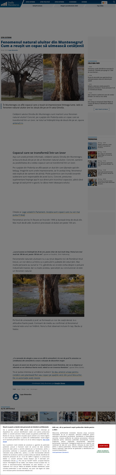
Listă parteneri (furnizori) (60, 452)
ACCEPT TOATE (103, 446)
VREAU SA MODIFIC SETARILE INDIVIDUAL (103, 451)
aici (17, 461)
